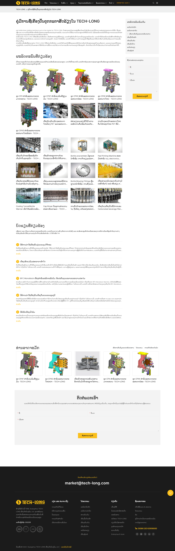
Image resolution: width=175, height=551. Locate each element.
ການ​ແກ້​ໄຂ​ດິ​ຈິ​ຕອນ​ (57, 507)
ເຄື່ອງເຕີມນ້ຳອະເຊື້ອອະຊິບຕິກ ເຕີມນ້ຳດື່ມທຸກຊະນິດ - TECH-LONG (27, 157)
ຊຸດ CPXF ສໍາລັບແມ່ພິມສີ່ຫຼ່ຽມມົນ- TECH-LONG (55, 97)
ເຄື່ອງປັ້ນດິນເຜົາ (86, 519)
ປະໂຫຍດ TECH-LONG (118, 519)
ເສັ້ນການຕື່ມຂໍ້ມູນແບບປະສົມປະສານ (123, 348)
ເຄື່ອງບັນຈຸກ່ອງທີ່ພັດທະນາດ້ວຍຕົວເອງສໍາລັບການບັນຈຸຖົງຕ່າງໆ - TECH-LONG (28, 182)
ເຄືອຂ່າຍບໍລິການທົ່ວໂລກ (59, 522)
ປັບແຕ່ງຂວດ (55, 515)
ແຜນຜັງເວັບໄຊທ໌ (66, 547)
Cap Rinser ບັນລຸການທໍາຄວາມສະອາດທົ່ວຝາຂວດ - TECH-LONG (55, 207)
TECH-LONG (20, 9)
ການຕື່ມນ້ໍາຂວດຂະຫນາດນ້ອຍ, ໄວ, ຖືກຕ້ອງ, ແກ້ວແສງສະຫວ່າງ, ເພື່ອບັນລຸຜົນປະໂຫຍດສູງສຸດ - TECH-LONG (83, 207)
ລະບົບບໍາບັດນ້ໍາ (85, 507)
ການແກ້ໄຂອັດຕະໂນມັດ (151, 348)
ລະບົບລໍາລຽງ (85, 530)
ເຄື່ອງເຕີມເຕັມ (85, 522)
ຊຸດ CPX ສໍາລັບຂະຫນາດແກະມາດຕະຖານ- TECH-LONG (27, 97)
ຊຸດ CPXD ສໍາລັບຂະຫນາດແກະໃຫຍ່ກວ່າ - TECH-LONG (57, 380)
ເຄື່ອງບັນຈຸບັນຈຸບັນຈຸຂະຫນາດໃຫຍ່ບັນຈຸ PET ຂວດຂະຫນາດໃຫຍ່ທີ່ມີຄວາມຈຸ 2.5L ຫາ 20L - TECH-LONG (55, 122)
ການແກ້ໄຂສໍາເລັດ (57, 519)
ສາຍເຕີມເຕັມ (85, 515)
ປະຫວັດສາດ (115, 515)
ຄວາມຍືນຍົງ (115, 530)
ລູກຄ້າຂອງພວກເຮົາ (117, 526)
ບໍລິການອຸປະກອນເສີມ (58, 511)
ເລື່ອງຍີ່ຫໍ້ (114, 507)
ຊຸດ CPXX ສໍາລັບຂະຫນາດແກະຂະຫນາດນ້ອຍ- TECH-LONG (82, 97)
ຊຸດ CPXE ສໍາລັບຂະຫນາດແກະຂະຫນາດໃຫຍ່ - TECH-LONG (110, 97)
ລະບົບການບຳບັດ (86, 511)
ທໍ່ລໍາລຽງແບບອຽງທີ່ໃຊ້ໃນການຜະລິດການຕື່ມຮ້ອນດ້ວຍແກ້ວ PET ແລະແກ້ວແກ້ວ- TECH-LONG (82, 122)
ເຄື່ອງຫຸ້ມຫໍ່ (84, 534)
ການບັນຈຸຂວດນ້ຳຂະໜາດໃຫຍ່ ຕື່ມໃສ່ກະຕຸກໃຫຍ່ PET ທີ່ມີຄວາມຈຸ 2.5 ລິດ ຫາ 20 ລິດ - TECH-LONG (109, 122)
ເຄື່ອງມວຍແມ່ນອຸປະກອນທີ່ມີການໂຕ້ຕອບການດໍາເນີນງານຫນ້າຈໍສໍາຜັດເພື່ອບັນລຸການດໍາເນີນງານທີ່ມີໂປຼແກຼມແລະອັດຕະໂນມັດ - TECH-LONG (55, 182)
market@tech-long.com (87, 483)
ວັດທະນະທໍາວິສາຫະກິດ (118, 511)
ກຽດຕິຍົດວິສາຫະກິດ (117, 522)
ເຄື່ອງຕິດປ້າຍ (85, 526)
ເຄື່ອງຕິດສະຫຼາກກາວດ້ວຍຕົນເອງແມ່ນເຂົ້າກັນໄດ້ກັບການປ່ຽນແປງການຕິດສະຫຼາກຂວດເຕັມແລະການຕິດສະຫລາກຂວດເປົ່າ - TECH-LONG (55, 157)
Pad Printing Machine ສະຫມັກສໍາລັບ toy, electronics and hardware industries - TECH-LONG (109, 157)
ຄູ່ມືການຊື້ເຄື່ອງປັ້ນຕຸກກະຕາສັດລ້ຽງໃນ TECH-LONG (44, 9)
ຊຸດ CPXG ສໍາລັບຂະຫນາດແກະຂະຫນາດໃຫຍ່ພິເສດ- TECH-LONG (28, 132)
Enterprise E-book (117, 534)
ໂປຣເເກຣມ (139, 348)
